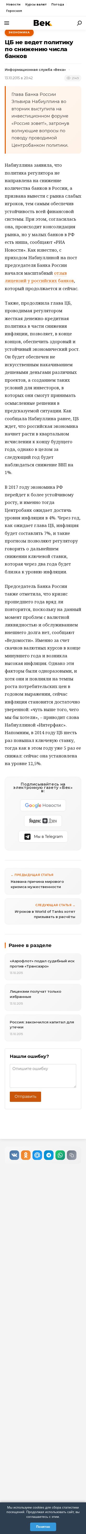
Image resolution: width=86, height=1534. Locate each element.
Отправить (25, 1096)
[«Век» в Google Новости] (43, 805)
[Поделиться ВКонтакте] (14, 1155)
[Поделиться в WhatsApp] (60, 1155)
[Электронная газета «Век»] (43, 23)
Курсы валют (36, 4)
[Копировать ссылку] (71, 1155)
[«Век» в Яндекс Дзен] (43, 821)
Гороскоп (14, 11)
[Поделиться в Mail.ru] (37, 1155)
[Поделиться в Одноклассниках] (26, 1155)
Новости (13, 4)
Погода (57, 4)
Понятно (43, 1527)
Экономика (19, 32)
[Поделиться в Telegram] (49, 1155)
